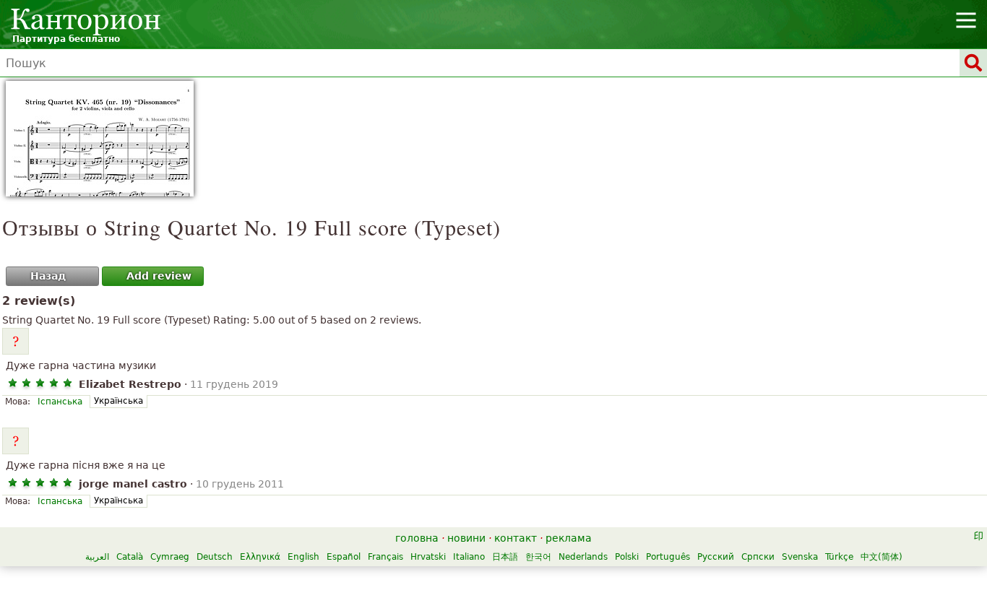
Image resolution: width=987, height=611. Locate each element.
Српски (758, 557)
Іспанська (60, 401)
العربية (97, 557)
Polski (627, 557)
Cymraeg (169, 557)
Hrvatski (428, 557)
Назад (48, 276)
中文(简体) (881, 557)
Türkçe (839, 557)
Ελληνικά (260, 557)
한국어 (538, 557)
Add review (158, 276)
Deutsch (215, 557)
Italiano (469, 557)
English (303, 557)
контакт (515, 538)
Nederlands (583, 557)
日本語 (505, 557)
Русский (715, 557)
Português (668, 557)
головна (417, 538)
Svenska (800, 557)
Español (344, 557)
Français (385, 557)
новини (466, 538)
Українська (118, 401)
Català (129, 557)
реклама (569, 538)
